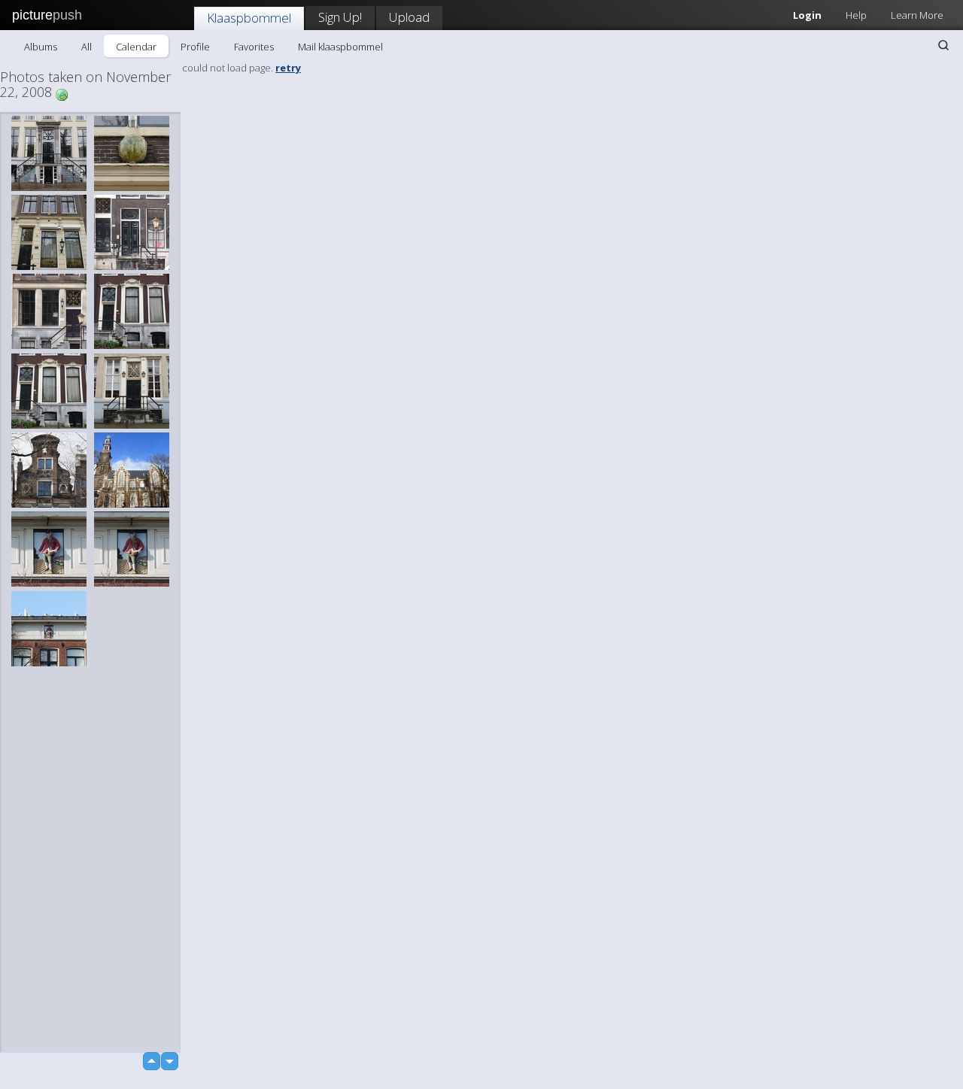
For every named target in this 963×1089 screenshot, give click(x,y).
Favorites (254, 46)
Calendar (136, 46)
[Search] (943, 45)
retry (288, 67)
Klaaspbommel (249, 17)
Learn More (917, 15)
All (86, 46)
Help (856, 15)
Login (807, 15)
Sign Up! (340, 17)
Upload (409, 17)
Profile (195, 46)
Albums (40, 46)
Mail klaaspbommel (340, 46)
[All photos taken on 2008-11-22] (62, 93)
